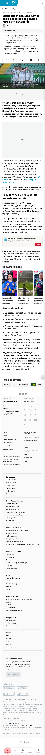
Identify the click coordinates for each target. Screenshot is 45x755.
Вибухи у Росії (11, 518)
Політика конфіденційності (11, 456)
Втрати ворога (11, 521)
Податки (9, 566)
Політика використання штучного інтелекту (10, 460)
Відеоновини (10, 488)
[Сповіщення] (42, 3)
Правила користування (10, 453)
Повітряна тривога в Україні (15, 512)
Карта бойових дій (12, 506)
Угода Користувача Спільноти (30, 433)
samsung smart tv (23, 694)
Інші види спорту (12, 647)
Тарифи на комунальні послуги (17, 563)
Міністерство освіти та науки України (19, 599)
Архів (25, 454)
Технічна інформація (30, 440)
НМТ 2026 (9, 605)
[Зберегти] (38, 60)
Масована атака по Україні (15, 515)
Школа (8, 602)
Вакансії (26, 447)
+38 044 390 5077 (29, 401)
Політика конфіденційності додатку (11, 465)
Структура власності (30, 451)
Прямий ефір (10, 485)
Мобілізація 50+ (11, 533)
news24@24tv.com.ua (10, 401)
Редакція (5, 435)
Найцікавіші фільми (13, 578)
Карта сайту (28, 457)
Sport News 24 (7, 9)
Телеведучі (6, 446)
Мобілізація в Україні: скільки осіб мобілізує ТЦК (23, 544)
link (25, 409)
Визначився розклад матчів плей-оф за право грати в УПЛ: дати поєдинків (31, 9)
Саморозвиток (11, 608)
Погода (8, 494)
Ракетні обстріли (12, 504)
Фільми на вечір (11, 584)
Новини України (11, 483)
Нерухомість (11, 618)
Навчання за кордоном (14, 610)
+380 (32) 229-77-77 (15, 723)
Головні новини (11, 480)
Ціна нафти (10, 554)
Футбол (15, 9)
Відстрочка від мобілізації (15, 542)
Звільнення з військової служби (17, 530)
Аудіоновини (10, 491)
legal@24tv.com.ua (27, 725)
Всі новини (10, 477)
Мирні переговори (12, 509)
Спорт (8, 633)
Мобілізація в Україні (15, 528)
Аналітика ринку (11, 620)
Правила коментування (31, 437)
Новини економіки (13, 552)
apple (23, 688)
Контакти (27, 444)
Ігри (25, 461)
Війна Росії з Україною (15, 501)
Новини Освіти (12, 596)
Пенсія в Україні (11, 568)
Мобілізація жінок (12, 536)
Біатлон (8, 644)
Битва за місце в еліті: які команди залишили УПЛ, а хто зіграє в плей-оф (21, 188)
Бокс (7, 636)
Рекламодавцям (8, 449)
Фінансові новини (12, 560)
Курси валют (10, 557)
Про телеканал (7, 442)
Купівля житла (11, 623)
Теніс (8, 641)
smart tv (9, 694)
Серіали (8, 589)
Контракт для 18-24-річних (15, 539)
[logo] (13, 2)
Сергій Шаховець (13, 26)
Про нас (5, 432)
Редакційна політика (9, 439)
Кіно (8, 575)
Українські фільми (12, 581)
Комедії (8, 587)
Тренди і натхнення (12, 626)
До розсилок (13, 674)
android (9, 688)
